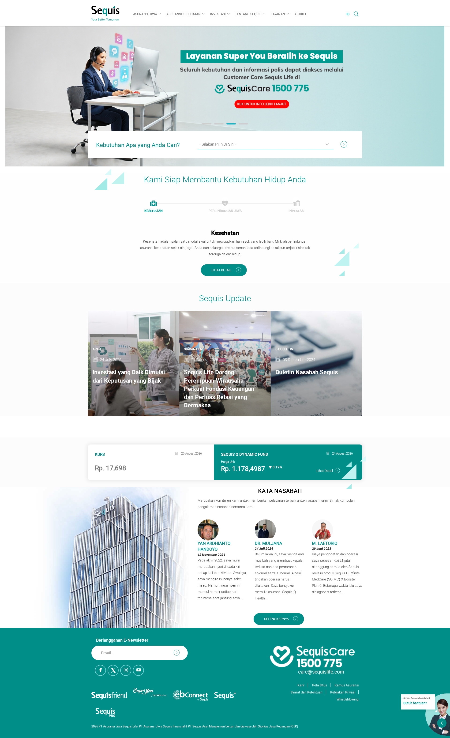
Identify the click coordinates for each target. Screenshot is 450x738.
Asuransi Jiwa (145, 14)
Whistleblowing (348, 699)
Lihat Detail (221, 270)
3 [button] (228, 125)
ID (347, 14)
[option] (225, 96)
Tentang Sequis (248, 14)
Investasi (218, 14)
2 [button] (216, 125)
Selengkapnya (276, 619)
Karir (300, 685)
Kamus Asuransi (347, 685)
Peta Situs (319, 685)
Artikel (300, 14)
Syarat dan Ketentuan (306, 692)
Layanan (278, 14)
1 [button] (204, 125)
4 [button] (241, 125)
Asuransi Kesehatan (183, 14)
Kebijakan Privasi (342, 692)
